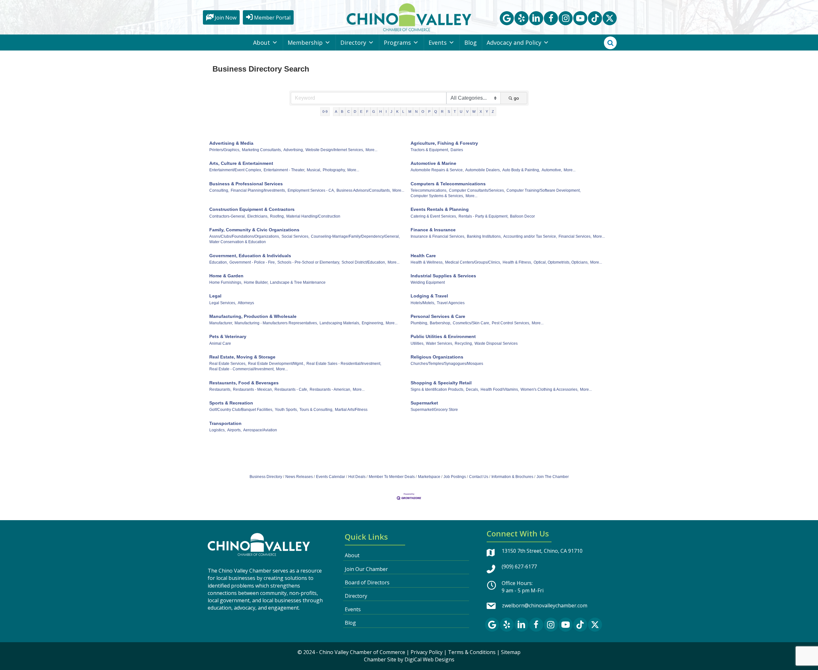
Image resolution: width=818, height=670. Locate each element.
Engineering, (373, 323)
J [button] (391, 111)
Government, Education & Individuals (250, 255)
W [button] (473, 111)
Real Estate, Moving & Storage (242, 356)
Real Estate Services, (227, 363)
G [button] (373, 111)
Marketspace (429, 476)
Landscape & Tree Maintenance (298, 282)
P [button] (429, 111)
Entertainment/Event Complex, (235, 170)
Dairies (457, 150)
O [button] (422, 111)
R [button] (442, 111)
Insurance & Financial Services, (438, 236)
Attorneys (246, 303)
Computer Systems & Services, (437, 196)
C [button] (348, 111)
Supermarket (424, 402)
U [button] (461, 111)
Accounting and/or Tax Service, (530, 236)
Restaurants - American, (330, 389)
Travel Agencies (451, 303)
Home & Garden (226, 275)
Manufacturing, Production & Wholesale (253, 316)
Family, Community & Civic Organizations (254, 229)
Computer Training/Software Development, (543, 190)
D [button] (355, 111)
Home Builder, (256, 282)
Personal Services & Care (438, 316)
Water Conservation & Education (237, 242)
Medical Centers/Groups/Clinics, (473, 262)
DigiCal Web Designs (429, 659)
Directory (353, 42)
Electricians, (257, 216)
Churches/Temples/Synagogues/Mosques (447, 363)
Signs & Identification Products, (437, 389)
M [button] (409, 111)
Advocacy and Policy (514, 42)
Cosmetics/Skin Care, (471, 323)
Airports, (234, 430)
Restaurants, (220, 389)
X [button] (481, 111)
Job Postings (455, 476)
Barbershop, (440, 323)
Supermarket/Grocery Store (434, 409)
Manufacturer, (221, 323)
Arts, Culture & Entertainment (241, 163)
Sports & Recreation (231, 402)
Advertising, (293, 150)
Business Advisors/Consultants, (363, 190)
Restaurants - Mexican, (253, 389)
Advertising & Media (231, 143)
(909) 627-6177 (519, 566)
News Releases (299, 476)
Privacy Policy (427, 652)
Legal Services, (222, 303)
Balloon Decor (522, 216)
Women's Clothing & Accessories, (549, 389)
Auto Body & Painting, (521, 170)
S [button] (449, 111)
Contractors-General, (227, 216)
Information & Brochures (512, 476)
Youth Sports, (286, 409)
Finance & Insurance (433, 229)
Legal (215, 295)
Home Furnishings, (225, 282)
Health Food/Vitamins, (500, 389)
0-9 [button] (325, 111)
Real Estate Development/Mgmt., (276, 363)
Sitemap (511, 652)
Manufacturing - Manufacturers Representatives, (276, 323)
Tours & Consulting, (316, 409)
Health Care (423, 255)
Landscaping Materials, (340, 323)
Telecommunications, (429, 190)
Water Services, (439, 343)
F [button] (367, 111)
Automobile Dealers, (483, 170)
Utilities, (417, 343)
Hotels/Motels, (423, 303)
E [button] (361, 111)
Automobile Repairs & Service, (437, 170)
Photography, (334, 170)
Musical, (314, 170)
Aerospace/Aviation (260, 430)
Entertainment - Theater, (284, 170)
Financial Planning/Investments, (258, 190)
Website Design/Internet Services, (334, 150)
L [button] (403, 111)
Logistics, (217, 430)
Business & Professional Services (246, 183)
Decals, (472, 389)
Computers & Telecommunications (448, 183)
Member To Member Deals (392, 476)
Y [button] (487, 111)
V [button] (467, 111)
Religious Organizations (437, 356)
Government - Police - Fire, (252, 262)
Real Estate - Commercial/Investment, (241, 369)
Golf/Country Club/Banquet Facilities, (241, 409)
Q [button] (435, 111)
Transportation (225, 423)
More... (371, 150)
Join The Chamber (552, 476)
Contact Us (478, 476)
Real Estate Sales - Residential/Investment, (343, 363)
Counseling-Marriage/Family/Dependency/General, (355, 236)
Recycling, (464, 343)
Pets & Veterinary (227, 336)
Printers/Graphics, (224, 150)
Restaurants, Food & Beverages (244, 382)
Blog (470, 42)
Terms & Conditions (472, 652)
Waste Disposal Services (496, 343)
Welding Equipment (428, 282)
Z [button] (493, 111)
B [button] (342, 111)
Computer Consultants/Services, (477, 190)
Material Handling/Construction (313, 216)
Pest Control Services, (511, 323)
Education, (218, 262)
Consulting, (219, 190)
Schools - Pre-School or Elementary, (308, 262)
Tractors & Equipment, (430, 150)
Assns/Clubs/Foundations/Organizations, (244, 236)
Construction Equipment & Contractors (252, 209)
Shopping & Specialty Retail (441, 382)
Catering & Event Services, (434, 216)
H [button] (380, 111)
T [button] (455, 111)
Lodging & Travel (429, 295)
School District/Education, (364, 262)
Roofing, (277, 216)
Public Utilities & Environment (443, 336)
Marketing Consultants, (262, 150)
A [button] (336, 111)
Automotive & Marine (433, 163)
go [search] (516, 98)
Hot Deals (357, 476)
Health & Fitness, (517, 262)
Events (437, 42)
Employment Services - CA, (311, 190)
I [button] (386, 111)
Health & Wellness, (427, 262)
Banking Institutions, (484, 236)
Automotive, (552, 170)
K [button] (397, 111)
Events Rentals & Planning (440, 209)
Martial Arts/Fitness (351, 409)
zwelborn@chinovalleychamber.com (544, 605)
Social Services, (295, 236)
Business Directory (266, 476)
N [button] (416, 111)
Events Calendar (330, 476)
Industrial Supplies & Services (443, 275)
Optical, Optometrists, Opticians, (561, 262)
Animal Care (220, 343)
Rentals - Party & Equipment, (483, 216)
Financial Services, (575, 236)
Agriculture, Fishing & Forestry (444, 143)
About (261, 42)
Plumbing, (419, 323)
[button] (507, 18)
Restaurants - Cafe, (291, 389)
